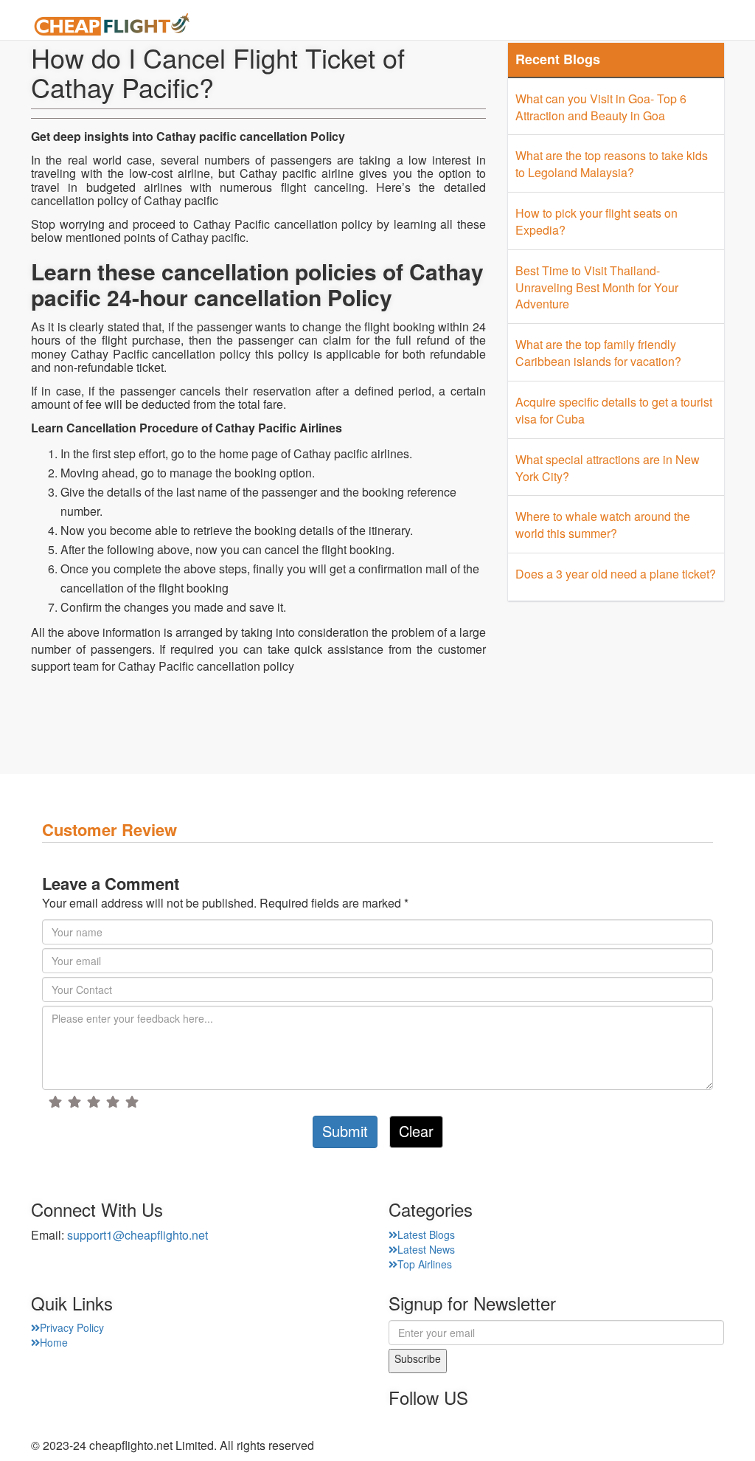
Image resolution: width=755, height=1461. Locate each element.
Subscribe (417, 1358)
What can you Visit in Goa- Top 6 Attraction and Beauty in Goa (600, 107)
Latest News (426, 1249)
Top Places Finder (577, 26)
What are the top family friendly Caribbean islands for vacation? (598, 353)
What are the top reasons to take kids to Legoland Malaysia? (611, 164)
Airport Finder (461, 26)
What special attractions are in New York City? (607, 468)
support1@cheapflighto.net (137, 1234)
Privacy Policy (72, 1327)
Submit (345, 1130)
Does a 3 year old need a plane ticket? (615, 573)
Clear (416, 1130)
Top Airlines (424, 1264)
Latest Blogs (426, 1234)
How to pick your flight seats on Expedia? (596, 221)
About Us (370, 26)
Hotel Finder (688, 26)
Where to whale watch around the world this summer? (602, 525)
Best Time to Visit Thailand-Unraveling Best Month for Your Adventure (596, 287)
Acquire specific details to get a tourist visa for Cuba (613, 410)
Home (304, 26)
